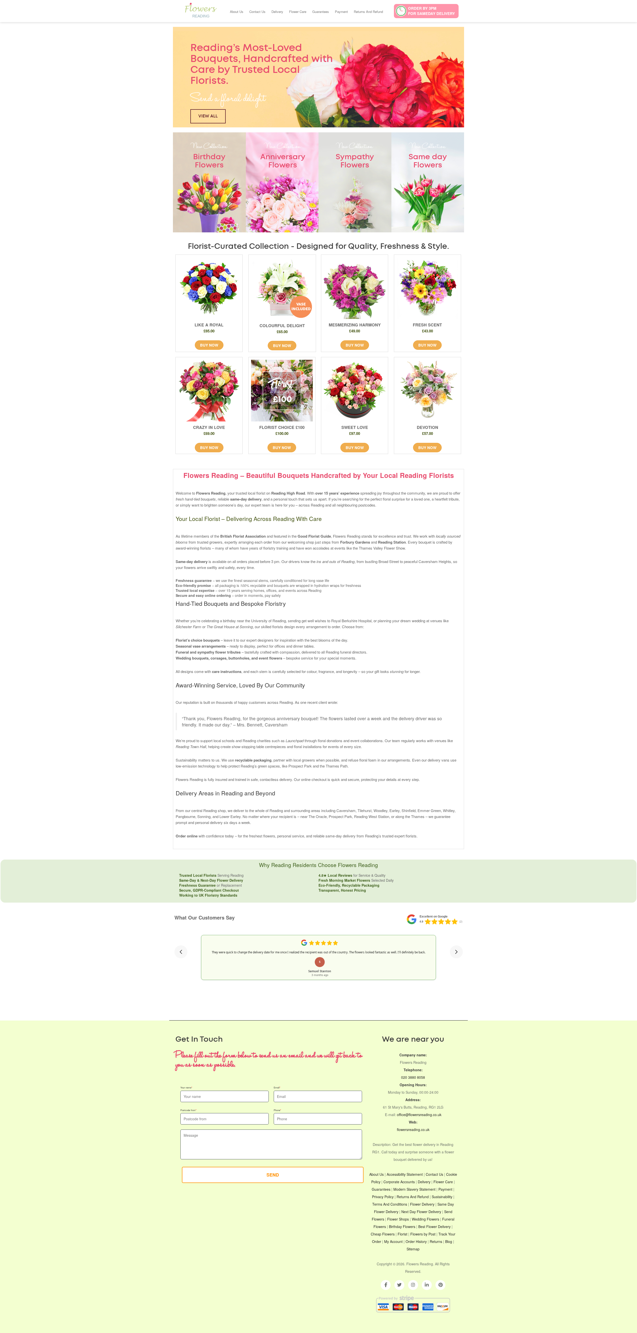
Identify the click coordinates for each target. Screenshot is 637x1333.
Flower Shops (398, 1219)
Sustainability (442, 1196)
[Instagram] (413, 1285)
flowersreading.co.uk (413, 1129)
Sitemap (413, 1248)
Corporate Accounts (399, 1181)
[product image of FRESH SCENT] (427, 288)
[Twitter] (399, 1285)
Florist (403, 1233)
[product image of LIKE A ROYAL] (209, 288)
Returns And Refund (368, 11)
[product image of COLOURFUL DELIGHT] (282, 288)
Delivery (277, 11)
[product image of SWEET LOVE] (354, 390)
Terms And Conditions (389, 1204)
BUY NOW (209, 345)
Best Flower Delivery (434, 1226)
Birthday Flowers (402, 1226)
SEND (272, 1175)
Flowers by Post (422, 1233)
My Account (393, 1241)
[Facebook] (386, 1285)
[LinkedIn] (427, 1285)
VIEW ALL (208, 116)
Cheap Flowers (383, 1233)
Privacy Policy (383, 1196)
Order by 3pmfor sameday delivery (431, 10)
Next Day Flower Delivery (421, 1211)
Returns (436, 1241)
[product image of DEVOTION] (427, 390)
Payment (341, 11)
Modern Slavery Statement (414, 1189)
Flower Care (297, 11)
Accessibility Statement (405, 1174)
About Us (236, 11)
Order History (416, 1241)
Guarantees (320, 11)
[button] (180, 951)
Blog (448, 1241)
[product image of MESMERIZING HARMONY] (354, 288)
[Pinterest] (440, 1285)
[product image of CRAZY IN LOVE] (209, 390)
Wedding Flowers (425, 1219)
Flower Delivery (422, 1204)
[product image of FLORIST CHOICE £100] (282, 390)
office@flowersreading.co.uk (419, 1114)
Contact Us (257, 11)
